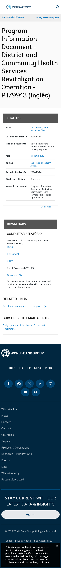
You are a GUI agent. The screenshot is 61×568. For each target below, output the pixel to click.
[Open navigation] (3, 7)
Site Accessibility (43, 540)
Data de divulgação (16, 172)
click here (44, 562)
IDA (21, 368)
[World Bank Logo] (18, 7)
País (8, 155)
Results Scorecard (12, 479)
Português (53, 17)
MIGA (38, 368)
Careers (6, 422)
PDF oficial (13, 254)
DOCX (10, 246)
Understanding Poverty (13, 17)
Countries (7, 435)
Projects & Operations (15, 447)
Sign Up (30, 514)
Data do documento (16, 136)
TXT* (10, 261)
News (4, 415)
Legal (9, 540)
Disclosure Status (15, 179)
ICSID (48, 368)
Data (4, 467)
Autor (9, 127)
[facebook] (8, 384)
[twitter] (29, 384)
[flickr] (36, 392)
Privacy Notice (23, 540)
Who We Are (9, 409)
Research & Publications (16, 454)
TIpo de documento (16, 143)
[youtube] (25, 392)
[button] (58, 7)
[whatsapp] (19, 384)
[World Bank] (30, 353)
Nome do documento (17, 186)
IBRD (12, 368)
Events (5, 460)
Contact (6, 428)
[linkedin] (40, 384)
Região (9, 162)
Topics (5, 441)
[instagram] (50, 384)
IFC (29, 368)
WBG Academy (10, 473)
